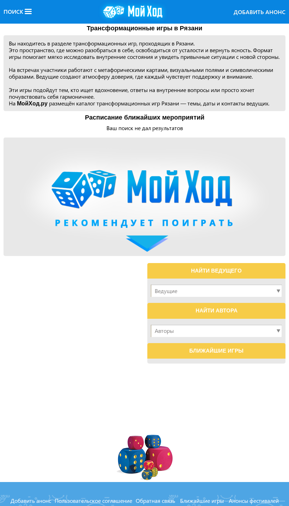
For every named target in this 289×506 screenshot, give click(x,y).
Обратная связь (155, 500)
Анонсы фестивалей (254, 500)
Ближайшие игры (202, 500)
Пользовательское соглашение (93, 500)
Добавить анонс (259, 11)
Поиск (14, 11)
